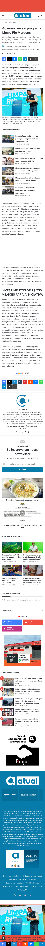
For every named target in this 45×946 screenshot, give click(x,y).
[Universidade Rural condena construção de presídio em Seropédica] (8, 190)
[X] (9, 59)
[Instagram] (28, 432)
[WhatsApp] (20, 59)
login (17, 600)
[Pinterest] (25, 382)
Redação (8, 46)
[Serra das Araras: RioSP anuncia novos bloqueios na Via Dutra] (12, 547)
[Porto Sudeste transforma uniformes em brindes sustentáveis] (8, 161)
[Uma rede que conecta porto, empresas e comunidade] (12, 570)
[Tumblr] (20, 382)
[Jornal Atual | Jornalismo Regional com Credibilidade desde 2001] (22, 15)
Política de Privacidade (10, 886)
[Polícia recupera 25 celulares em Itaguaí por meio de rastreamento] (8, 692)
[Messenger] (14, 59)
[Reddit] (30, 382)
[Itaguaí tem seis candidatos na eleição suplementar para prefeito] (8, 712)
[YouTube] (25, 432)
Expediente (20, 883)
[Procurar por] (42, 16)
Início (6, 23)
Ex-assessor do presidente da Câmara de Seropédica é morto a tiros (27, 721)
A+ (4, 928)
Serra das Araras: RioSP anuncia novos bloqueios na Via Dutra (11, 557)
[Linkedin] (14, 382)
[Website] (16, 432)
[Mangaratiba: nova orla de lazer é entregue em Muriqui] (8, 151)
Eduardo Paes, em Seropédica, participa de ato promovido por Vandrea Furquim (27, 138)
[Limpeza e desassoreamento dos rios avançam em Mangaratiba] (8, 171)
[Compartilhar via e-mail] (30, 59)
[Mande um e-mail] (11, 46)
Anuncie (33, 886)
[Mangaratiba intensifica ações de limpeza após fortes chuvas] (8, 181)
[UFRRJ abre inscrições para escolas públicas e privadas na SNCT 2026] (33, 570)
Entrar (40, 886)
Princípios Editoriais (32, 883)
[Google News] (22, 373)
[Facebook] (4, 59)
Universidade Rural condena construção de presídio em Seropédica (25, 190)
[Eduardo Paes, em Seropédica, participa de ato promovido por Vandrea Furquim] (8, 139)
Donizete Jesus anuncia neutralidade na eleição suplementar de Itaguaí (32, 557)
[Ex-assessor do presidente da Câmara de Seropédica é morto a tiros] (8, 722)
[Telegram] (25, 59)
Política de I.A (22, 890)
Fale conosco (24, 886)
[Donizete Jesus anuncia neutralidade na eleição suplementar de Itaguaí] (33, 547)
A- (3, 938)
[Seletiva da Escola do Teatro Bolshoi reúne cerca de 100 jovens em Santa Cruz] (8, 682)
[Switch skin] (38, 16)
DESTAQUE (12, 23)
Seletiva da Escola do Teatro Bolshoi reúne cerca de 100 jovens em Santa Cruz (28, 681)
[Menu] (3, 16)
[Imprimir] (35, 59)
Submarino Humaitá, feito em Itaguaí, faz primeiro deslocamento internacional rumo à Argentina (29, 701)
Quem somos (10, 883)
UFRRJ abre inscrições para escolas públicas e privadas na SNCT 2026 (32, 580)
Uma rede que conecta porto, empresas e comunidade (10, 580)
